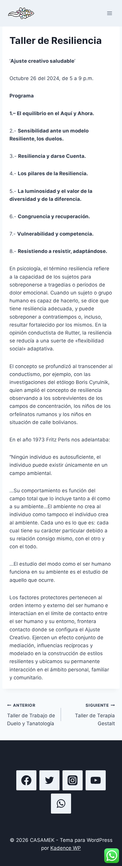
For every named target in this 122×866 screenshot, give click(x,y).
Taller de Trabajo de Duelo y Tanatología (31, 714)
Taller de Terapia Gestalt (95, 714)
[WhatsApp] (61, 804)
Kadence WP (65, 848)
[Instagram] (72, 780)
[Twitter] (49, 780)
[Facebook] (26, 780)
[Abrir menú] (109, 13)
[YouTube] (96, 780)
